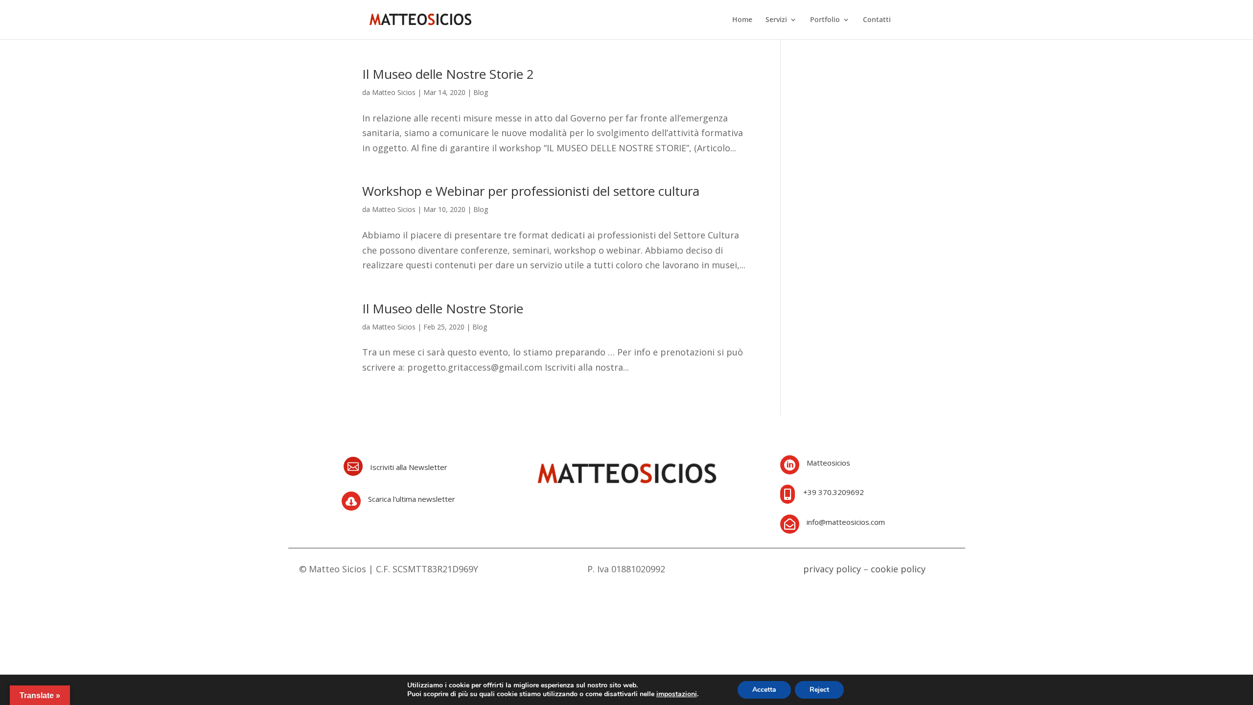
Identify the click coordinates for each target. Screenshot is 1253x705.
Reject (819, 689)
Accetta (764, 689)
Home (742, 20)
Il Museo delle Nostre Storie (442, 308)
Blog (480, 92)
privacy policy (832, 569)
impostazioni (676, 694)
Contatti (877, 20)
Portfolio (825, 20)
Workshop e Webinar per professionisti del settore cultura (530, 191)
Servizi (776, 20)
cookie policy (898, 569)
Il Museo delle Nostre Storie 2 (448, 74)
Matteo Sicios (394, 92)
